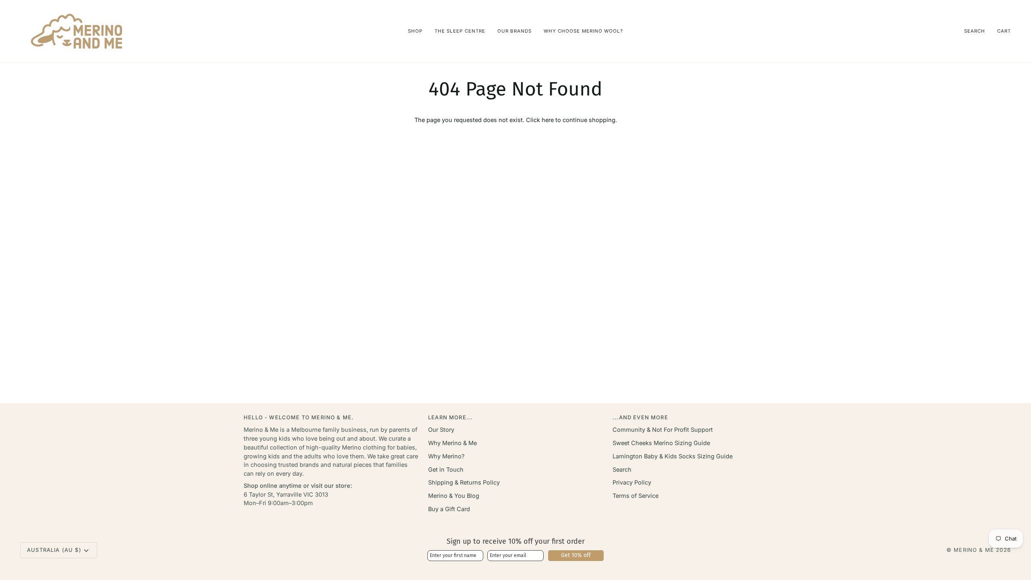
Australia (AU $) (54, 550)
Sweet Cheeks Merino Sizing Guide (661, 442)
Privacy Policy (632, 482)
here (548, 119)
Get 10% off (576, 555)
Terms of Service (635, 495)
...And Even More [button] (640, 417)
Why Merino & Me (452, 442)
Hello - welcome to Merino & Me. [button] (299, 417)
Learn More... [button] (450, 417)
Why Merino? (446, 456)
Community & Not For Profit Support (663, 429)
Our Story (441, 429)
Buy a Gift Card (449, 508)
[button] (415, 31)
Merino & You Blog (453, 495)
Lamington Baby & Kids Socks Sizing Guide (673, 456)
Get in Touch (446, 469)
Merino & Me (974, 550)
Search (622, 469)
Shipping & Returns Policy (464, 482)
